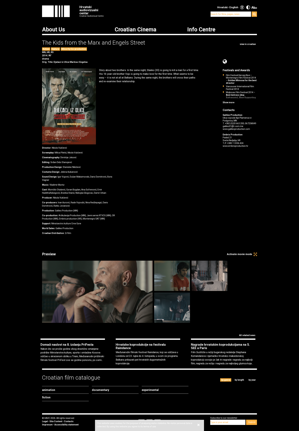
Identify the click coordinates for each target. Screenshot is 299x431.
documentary (100, 390)
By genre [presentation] (225, 380)
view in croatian (248, 44)
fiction (46, 49)
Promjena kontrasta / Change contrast (248, 7)
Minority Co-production (74, 49)
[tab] (225, 380)
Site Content (56, 421)
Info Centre (201, 29)
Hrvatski (222, 7)
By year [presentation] (252, 380)
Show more (228, 102)
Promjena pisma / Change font (254, 7)
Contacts (69, 421)
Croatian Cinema (135, 29)
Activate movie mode (239, 254)
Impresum (47, 424)
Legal (45, 421)
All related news (247, 335)
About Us (53, 29)
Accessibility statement (66, 424)
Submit (251, 422)
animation (48, 390)
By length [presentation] (239, 380)
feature (55, 49)
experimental (150, 390)
